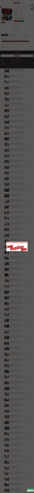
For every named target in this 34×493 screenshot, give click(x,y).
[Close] (27, 241)
